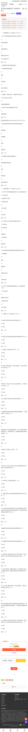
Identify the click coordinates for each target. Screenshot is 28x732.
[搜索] (23, 4)
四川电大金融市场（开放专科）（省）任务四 (13, 21)
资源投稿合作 (3, 705)
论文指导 (26, 722)
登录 (15, 686)
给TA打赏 (21, 660)
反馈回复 (3, 15)
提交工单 (16, 697)
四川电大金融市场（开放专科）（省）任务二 (13, 25)
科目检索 (11, 4)
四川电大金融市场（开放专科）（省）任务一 (13, 27)
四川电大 (4, 13)
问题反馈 (19, 13)
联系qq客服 (17, 699)
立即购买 (14, 649)
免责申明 (3, 699)
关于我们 (3, 697)
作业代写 (26, 719)
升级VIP (16, 646)
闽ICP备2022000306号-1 (8, 724)
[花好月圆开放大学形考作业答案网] (4, 4)
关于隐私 (3, 701)
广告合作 (3, 703)
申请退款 (15, 652)
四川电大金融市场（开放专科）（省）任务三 (13, 23)
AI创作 (14, 668)
